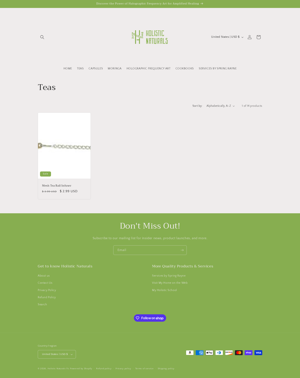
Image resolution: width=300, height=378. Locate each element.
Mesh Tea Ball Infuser (56, 185)
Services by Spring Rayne (169, 275)
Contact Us (45, 283)
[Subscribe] (182, 250)
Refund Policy (47, 297)
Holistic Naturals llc (58, 368)
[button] (42, 37)
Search (42, 304)
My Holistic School (164, 290)
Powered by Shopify (81, 368)
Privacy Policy (47, 290)
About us (44, 275)
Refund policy (103, 368)
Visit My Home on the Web (170, 283)
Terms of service (144, 368)
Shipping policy (166, 368)
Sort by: (197, 106)
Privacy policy (123, 368)
